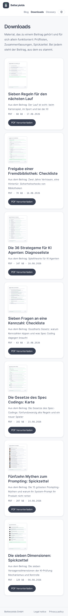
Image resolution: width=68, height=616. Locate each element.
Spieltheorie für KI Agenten (43, 258)
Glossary (51, 11)
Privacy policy (56, 611)
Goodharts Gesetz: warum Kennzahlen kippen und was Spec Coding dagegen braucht (33, 333)
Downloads (37, 11)
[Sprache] (61, 12)
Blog (26, 11)
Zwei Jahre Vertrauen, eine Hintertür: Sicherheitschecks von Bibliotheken (33, 184)
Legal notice (40, 611)
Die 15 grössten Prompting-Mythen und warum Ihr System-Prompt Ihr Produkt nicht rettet (33, 491)
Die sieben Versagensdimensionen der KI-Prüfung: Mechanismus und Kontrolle (30, 570)
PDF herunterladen (22, 122)
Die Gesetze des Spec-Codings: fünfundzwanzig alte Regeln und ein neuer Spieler (34, 412)
